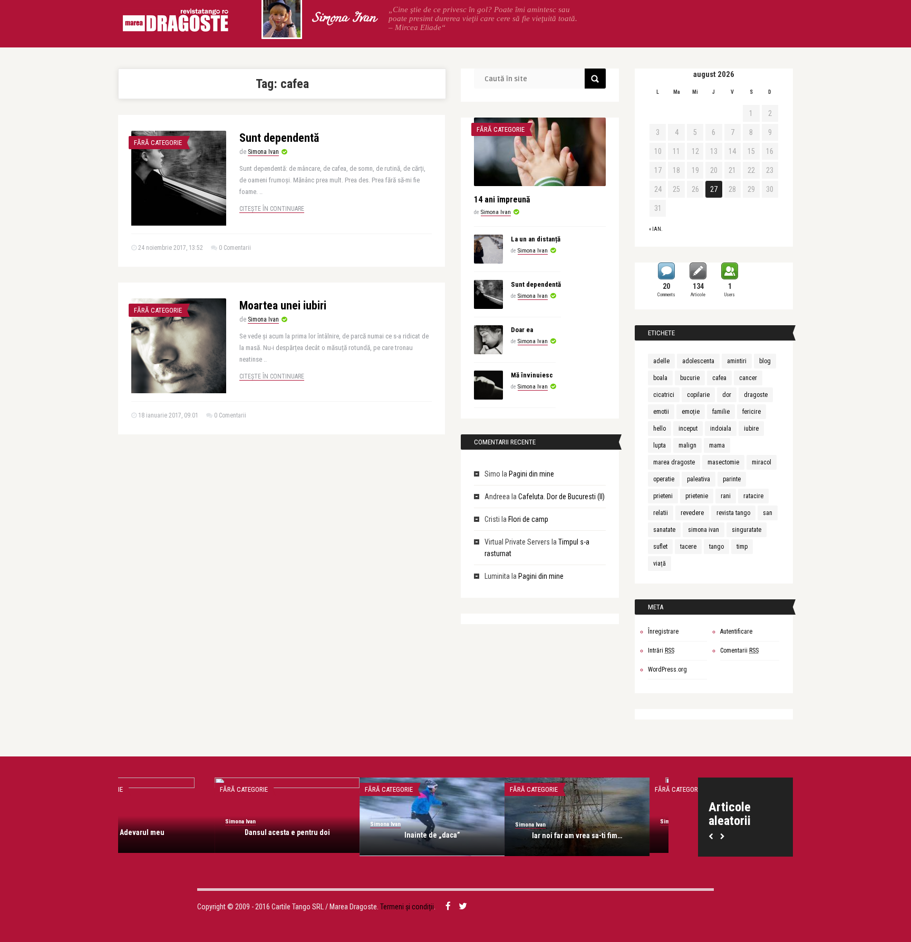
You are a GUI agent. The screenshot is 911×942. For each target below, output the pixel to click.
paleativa (698, 479)
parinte (732, 479)
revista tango (733, 513)
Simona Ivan (344, 18)
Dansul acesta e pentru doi (191, 832)
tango (716, 546)
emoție (691, 411)
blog (765, 361)
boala (660, 378)
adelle (661, 361)
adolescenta (698, 361)
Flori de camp (528, 519)
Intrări (661, 650)
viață (659, 563)
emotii (661, 411)
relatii (660, 513)
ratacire (753, 496)
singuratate (746, 529)
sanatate (664, 529)
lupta (659, 445)
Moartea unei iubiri (282, 305)
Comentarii (739, 650)
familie (721, 411)
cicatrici (663, 395)
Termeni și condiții (407, 906)
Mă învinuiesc (532, 375)
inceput (688, 428)
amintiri (737, 361)
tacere (688, 546)
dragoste (756, 395)
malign (687, 445)
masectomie (723, 462)
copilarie (698, 395)
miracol (761, 462)
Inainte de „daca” (336, 835)
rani (726, 496)
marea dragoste (674, 462)
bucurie (690, 378)
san (767, 513)
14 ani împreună (502, 200)
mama (717, 445)
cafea (719, 378)
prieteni (663, 496)
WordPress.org (667, 669)
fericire (751, 411)
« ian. (656, 229)
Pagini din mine (531, 474)
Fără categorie (158, 143)
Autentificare (736, 631)
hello (659, 428)
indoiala (720, 428)
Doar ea (522, 330)
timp (742, 546)
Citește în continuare (271, 208)
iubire (751, 428)
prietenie (696, 496)
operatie (663, 479)
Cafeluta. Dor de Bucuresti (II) (561, 496)
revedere (692, 513)
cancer (748, 378)
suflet (660, 546)
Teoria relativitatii (625, 832)
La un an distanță (535, 239)
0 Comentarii (235, 247)
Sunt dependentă (279, 137)
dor (726, 395)
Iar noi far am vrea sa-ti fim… (480, 835)
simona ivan (703, 529)
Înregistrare (663, 631)
